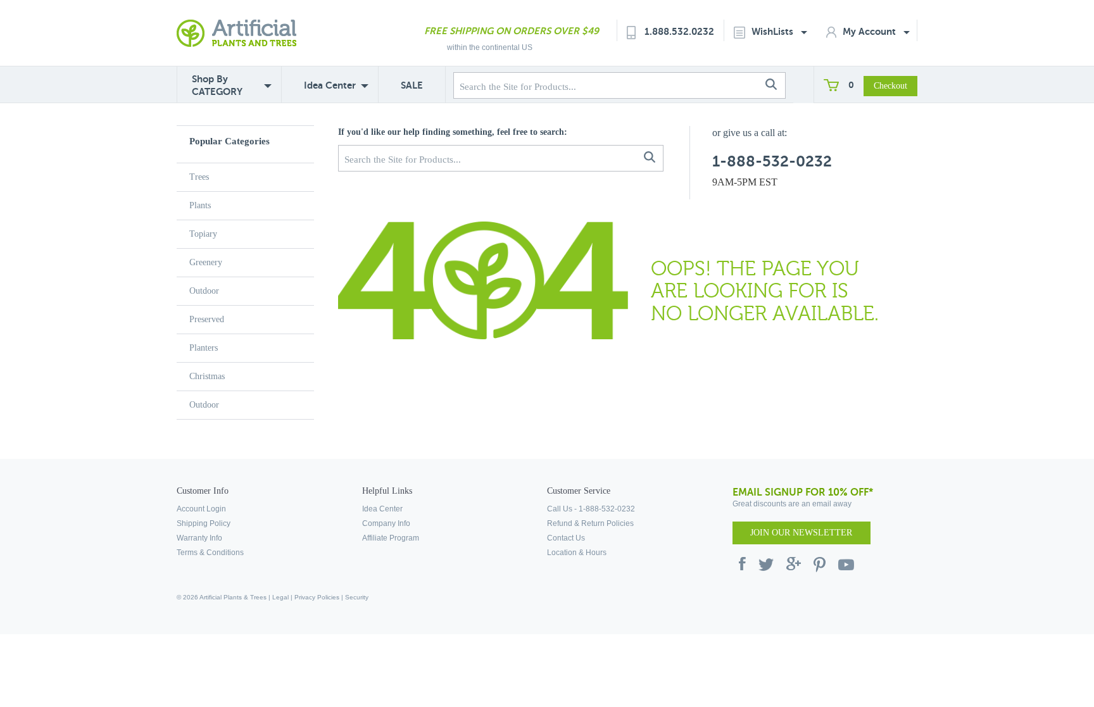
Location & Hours (577, 552)
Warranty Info (199, 538)
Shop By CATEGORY (217, 85)
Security (356, 597)
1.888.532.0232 (679, 31)
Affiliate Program (390, 538)
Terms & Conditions (210, 552)
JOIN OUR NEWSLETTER (801, 532)
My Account (870, 31)
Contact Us (566, 538)
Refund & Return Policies (590, 523)
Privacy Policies (316, 597)
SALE (412, 85)
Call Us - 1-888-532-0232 (591, 508)
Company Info (386, 523)
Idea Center (330, 85)
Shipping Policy (203, 523)
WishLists (773, 31)
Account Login (201, 508)
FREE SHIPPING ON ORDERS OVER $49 (511, 30)
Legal (280, 597)
